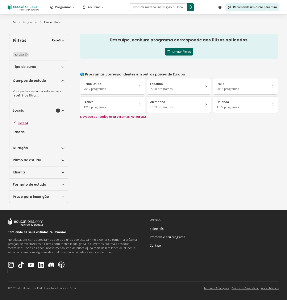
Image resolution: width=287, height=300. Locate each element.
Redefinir (58, 40)
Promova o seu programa (167, 237)
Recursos (93, 7)
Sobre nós (157, 229)
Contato (155, 245)
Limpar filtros (181, 52)
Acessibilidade (270, 288)
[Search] (190, 7)
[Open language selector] (220, 7)
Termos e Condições (216, 288)
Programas (63, 7)
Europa (23, 123)
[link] (52, 22)
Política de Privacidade (245, 288)
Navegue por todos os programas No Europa (113, 117)
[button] (21, 54)
